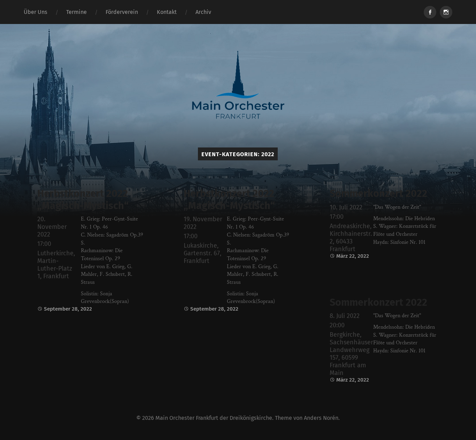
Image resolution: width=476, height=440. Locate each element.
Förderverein (122, 12)
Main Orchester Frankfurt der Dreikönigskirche (213, 418)
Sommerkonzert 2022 (378, 193)
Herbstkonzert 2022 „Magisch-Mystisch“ (83, 199)
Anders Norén (321, 418)
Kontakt (167, 12)
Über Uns (35, 12)
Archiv (203, 12)
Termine (76, 12)
